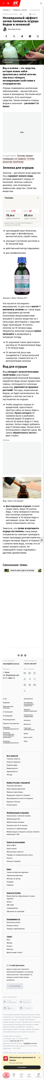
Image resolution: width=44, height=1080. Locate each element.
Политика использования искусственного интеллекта (8, 735)
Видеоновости (12, 768)
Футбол (9, 943)
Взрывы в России (13, 802)
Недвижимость (13, 919)
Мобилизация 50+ (13, 819)
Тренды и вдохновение (16, 929)
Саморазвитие (12, 908)
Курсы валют (12, 849)
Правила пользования (11, 723)
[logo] (15, 3)
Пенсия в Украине (14, 861)
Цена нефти (11, 845)
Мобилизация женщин (15, 822)
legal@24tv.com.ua (30, 1043)
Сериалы (10, 885)
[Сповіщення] (41, 3)
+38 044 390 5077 (30, 664)
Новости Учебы (14, 893)
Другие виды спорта (14, 952)
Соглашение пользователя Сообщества (29, 704)
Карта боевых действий (16, 789)
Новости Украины (13, 762)
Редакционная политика (8, 707)
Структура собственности (29, 728)
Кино (9, 869)
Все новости (12, 756)
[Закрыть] (39, 1057)
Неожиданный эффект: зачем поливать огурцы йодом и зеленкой (35, 10)
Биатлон (10, 949)
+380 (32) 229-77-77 (16, 1041)
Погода (9, 775)
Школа (9, 902)
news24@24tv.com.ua (11, 664)
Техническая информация (28, 715)
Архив (26, 733)
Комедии (10, 882)
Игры (26, 741)
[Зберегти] (37, 36)
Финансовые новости (15, 852)
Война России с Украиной (18, 783)
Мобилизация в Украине (18, 813)
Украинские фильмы (15, 876)
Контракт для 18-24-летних (17, 825)
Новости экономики (16, 842)
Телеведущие (8, 716)
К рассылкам (14, 986)
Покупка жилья (12, 926)
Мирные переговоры (15, 792)
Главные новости (13, 759)
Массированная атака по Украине (20, 799)
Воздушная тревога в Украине (18, 795)
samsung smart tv (26, 1008)
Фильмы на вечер (13, 879)
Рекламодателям (9, 719)
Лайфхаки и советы (20, 10)
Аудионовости (12, 772)
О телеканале (8, 712)
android (10, 1002)
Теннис (9, 946)
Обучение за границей (15, 911)
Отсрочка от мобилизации (17, 829)
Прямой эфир (12, 765)
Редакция (6, 702)
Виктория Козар (14, 29)
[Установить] (22, 1063)
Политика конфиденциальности (11, 728)
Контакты (27, 720)
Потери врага (12, 805)
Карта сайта (28, 737)
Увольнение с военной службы (19, 816)
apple (26, 1002)
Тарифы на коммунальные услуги (20, 855)
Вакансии (27, 724)
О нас (5, 699)
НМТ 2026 (10, 905)
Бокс (8, 940)
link (25, 673)
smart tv (10, 1008)
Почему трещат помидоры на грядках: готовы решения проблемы (18, 158)
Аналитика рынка (13, 922)
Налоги (9, 858)
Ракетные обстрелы (14, 786)
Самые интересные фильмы (17, 872)
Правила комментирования (30, 710)
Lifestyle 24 (7, 10)
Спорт (9, 937)
